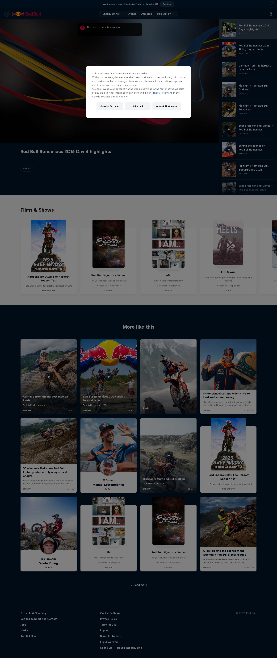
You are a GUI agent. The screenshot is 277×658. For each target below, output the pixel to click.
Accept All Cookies (166, 106)
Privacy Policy (159, 92)
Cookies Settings (109, 106)
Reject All (138, 106)
